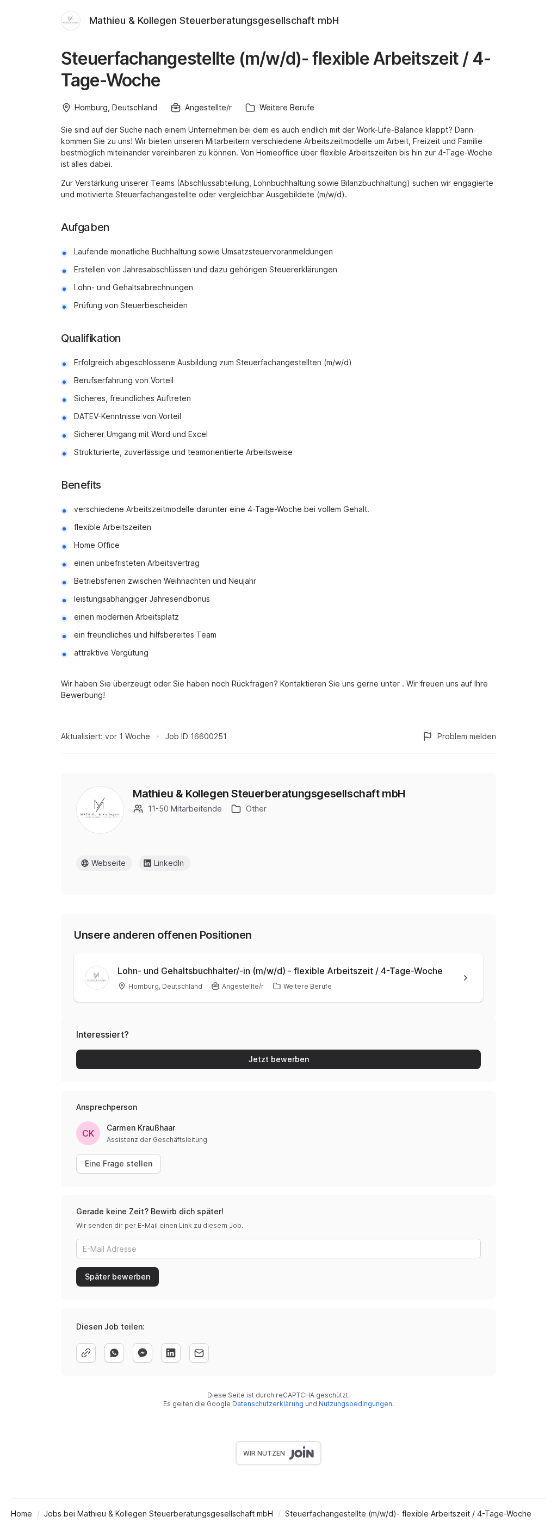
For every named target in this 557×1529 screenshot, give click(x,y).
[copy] (86, 1353)
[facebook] (142, 1353)
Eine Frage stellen (118, 1163)
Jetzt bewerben (279, 1059)
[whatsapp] (114, 1353)
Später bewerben (117, 1276)
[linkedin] (171, 1353)
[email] (199, 1353)
